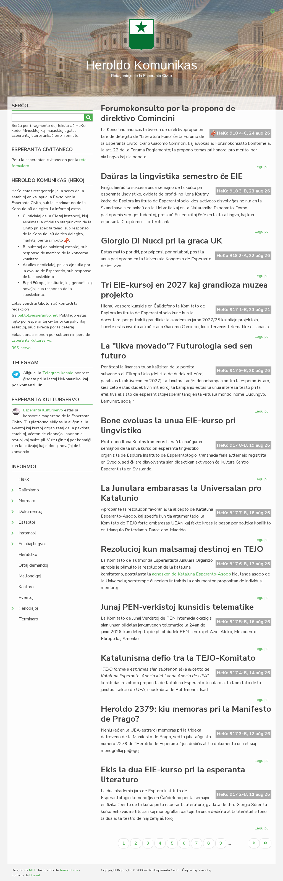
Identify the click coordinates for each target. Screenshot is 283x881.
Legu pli (262, 168)
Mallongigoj (30, 576)
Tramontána (68, 870)
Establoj (27, 522)
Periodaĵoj (28, 608)
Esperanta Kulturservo (31, 340)
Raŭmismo (29, 490)
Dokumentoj (30, 511)
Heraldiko (28, 554)
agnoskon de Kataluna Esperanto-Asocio (191, 574)
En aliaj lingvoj (32, 544)
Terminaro (28, 619)
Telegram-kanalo (58, 373)
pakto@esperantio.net (37, 315)
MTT (32, 870)
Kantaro (26, 587)
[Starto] (141, 34)
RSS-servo (21, 347)
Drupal (34, 875)
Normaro (27, 501)
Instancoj (27, 533)
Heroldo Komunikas (141, 65)
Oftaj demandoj (33, 565)
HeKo (24, 479)
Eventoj (26, 598)
